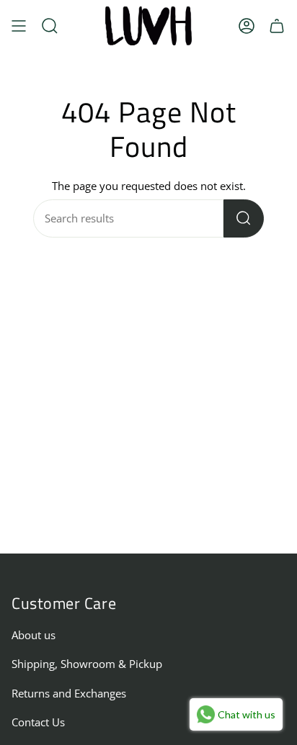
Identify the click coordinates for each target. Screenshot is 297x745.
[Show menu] (18, 25)
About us (34, 635)
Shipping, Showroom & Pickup (87, 664)
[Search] (243, 218)
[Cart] (277, 25)
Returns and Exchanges (69, 693)
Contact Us (38, 722)
